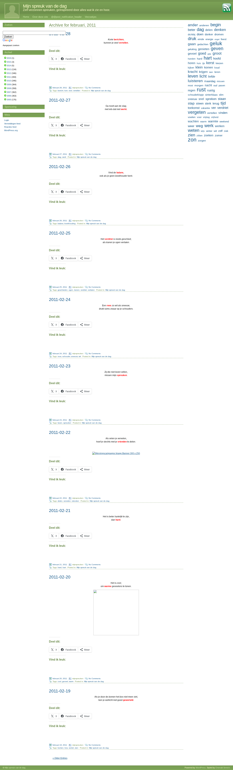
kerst (210, 63)
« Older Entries (60, 758)
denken (220, 30)
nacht (208, 85)
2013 (9, 69)
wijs (203, 131)
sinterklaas (211, 94)
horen (191, 63)
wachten (193, 121)
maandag (209, 81)
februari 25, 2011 (60, 287)
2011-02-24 (59, 299)
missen (220, 81)
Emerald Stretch (223, 768)
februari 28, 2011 (60, 88)
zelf (220, 130)
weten (193, 130)
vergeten (197, 112)
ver (213, 108)
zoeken (208, 135)
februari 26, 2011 (60, 221)
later (211, 72)
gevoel (65, 681)
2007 (9, 92)
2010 (9, 81)
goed (202, 53)
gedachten (202, 44)
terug (216, 103)
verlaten (91, 290)
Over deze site (40, 16)
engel (217, 39)
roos (59, 356)
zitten (199, 135)
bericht (60, 91)
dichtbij (191, 34)
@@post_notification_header (66, 16)
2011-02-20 (59, 577)
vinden (222, 113)
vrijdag (206, 117)
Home (26, 16)
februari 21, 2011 (60, 565)
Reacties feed (10, 127)
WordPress (201, 768)
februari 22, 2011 (60, 498)
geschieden (63, 290)
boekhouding (70, 223)
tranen (77, 290)
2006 (9, 96)
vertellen (76, 91)
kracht (193, 72)
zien (76, 748)
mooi (190, 85)
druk (192, 39)
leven (193, 76)
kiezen (219, 63)
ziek (226, 131)
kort (66, 91)
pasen (222, 85)
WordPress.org (11, 130)
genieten (203, 49)
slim (221, 94)
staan (222, 99)
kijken (191, 67)
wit (80, 356)
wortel (71, 748)
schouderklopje (196, 95)
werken (219, 126)
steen (200, 103)
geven (217, 48)
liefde (211, 76)
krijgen (203, 71)
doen (200, 34)
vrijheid (214, 117)
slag (59, 157)
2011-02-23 (59, 366)
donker (209, 34)
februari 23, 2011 (60, 420)
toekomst (194, 107)
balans (60, 223)
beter (191, 30)
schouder (66, 356)
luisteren (195, 81)
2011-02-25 (59, 233)
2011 (9, 77)
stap (191, 103)
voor (199, 117)
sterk (208, 103)
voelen (192, 117)
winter (209, 131)
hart (64, 567)
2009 (9, 84)
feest (223, 39)
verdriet (84, 290)
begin (215, 25)
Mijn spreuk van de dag (45, 6)
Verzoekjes (90, 16)
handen (192, 59)
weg (199, 126)
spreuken (67, 423)
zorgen (202, 140)
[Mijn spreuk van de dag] (10, 11)
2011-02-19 (59, 691)
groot (217, 53)
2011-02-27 (59, 100)
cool (59, 681)
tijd (223, 103)
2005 (9, 100)
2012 (9, 73)
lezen (60, 423)
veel (70, 91)
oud (215, 85)
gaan (192, 44)
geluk (216, 43)
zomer (218, 135)
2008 (9, 88)
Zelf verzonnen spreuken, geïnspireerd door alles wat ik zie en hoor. (66, 9)
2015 (9, 62)
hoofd (217, 58)
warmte (213, 121)
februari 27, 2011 (60, 154)
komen (208, 67)
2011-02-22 (59, 432)
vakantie (205, 108)
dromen (219, 34)
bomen (61, 748)
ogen (71, 290)
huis (199, 63)
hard (60, 567)
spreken (211, 99)
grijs (209, 54)
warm (71, 681)
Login (6, 120)
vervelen (67, 501)
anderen (204, 25)
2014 (9, 65)
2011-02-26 (59, 166)
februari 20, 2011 (60, 678)
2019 (9, 58)
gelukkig (192, 49)
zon (192, 140)
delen (60, 501)
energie (209, 39)
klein (199, 67)
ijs (203, 63)
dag (200, 29)
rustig (211, 90)
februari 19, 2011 (60, 745)
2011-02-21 (59, 510)
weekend (224, 121)
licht (203, 76)
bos (66, 748)
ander (193, 25)
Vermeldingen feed (12, 124)
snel (201, 99)
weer (191, 126)
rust (201, 90)
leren (217, 71)
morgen (198, 85)
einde (201, 39)
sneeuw (74, 356)
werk (64, 157)
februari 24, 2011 (60, 353)
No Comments (94, 88)
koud (217, 67)
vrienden (75, 501)
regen (191, 90)
